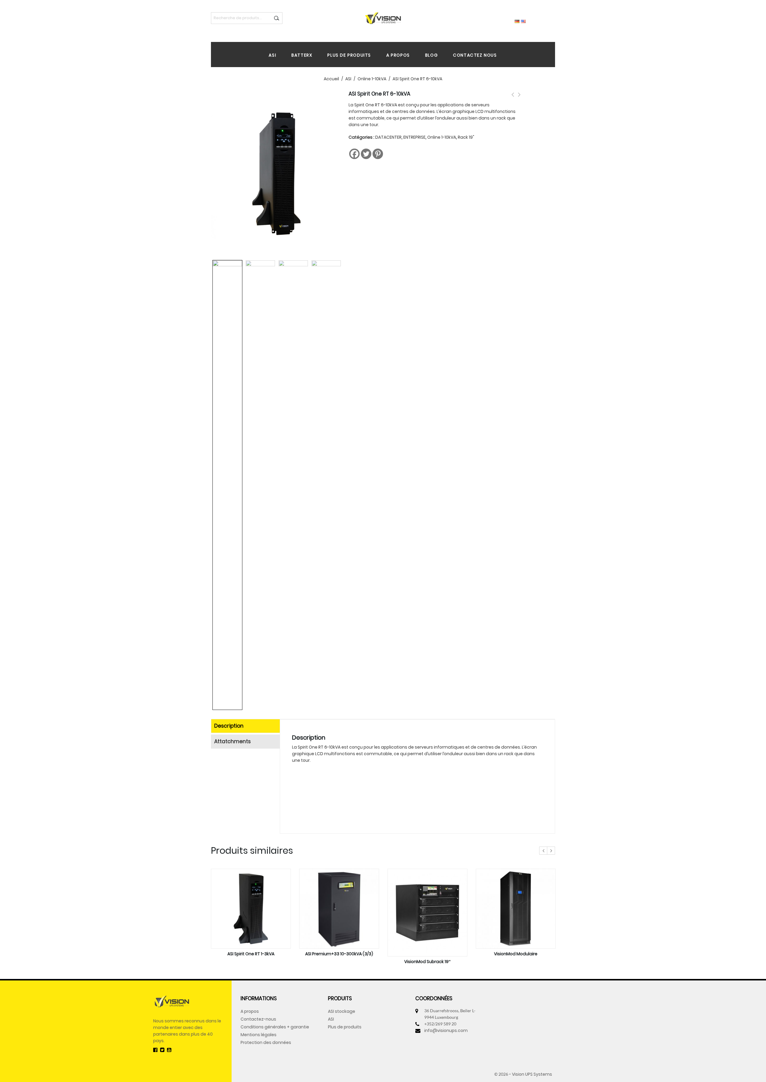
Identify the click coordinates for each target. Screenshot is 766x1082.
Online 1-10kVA (372, 79)
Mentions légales (258, 1035)
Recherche (276, 18)
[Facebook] (354, 154)
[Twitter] (366, 154)
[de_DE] (517, 21)
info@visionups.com (446, 1030)
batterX (301, 55)
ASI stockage (341, 1011)
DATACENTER (388, 137)
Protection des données (266, 1042)
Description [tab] (229, 725)
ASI (272, 55)
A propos (250, 1011)
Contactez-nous (258, 1019)
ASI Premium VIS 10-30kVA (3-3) (512, 98)
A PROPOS (398, 55)
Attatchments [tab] (232, 741)
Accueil (331, 79)
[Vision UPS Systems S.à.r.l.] (383, 18)
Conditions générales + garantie (275, 1027)
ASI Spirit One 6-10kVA (519, 98)
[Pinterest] (378, 154)
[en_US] (523, 21)
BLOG (431, 55)
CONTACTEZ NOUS (475, 55)
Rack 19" (466, 137)
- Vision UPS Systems (530, 1074)
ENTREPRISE (414, 137)
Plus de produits (344, 1027)
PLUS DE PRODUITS (349, 55)
